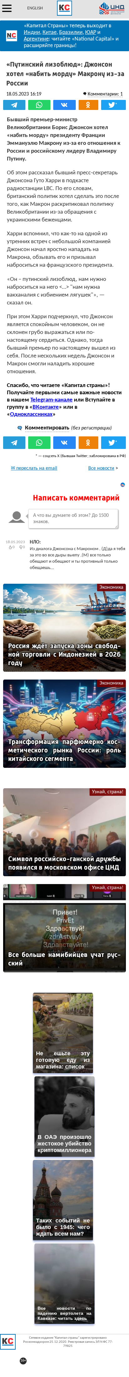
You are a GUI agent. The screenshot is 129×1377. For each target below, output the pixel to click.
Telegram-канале (51, 400)
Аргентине (36, 39)
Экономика (111, 587)
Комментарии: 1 (105, 94)
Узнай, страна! (107, 792)
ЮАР (90, 32)
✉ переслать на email (34, 468)
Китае (50, 32)
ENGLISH (35, 8)
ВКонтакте (46, 407)
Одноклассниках (31, 415)
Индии (32, 32)
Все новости (101, 468)
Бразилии (71, 32)
